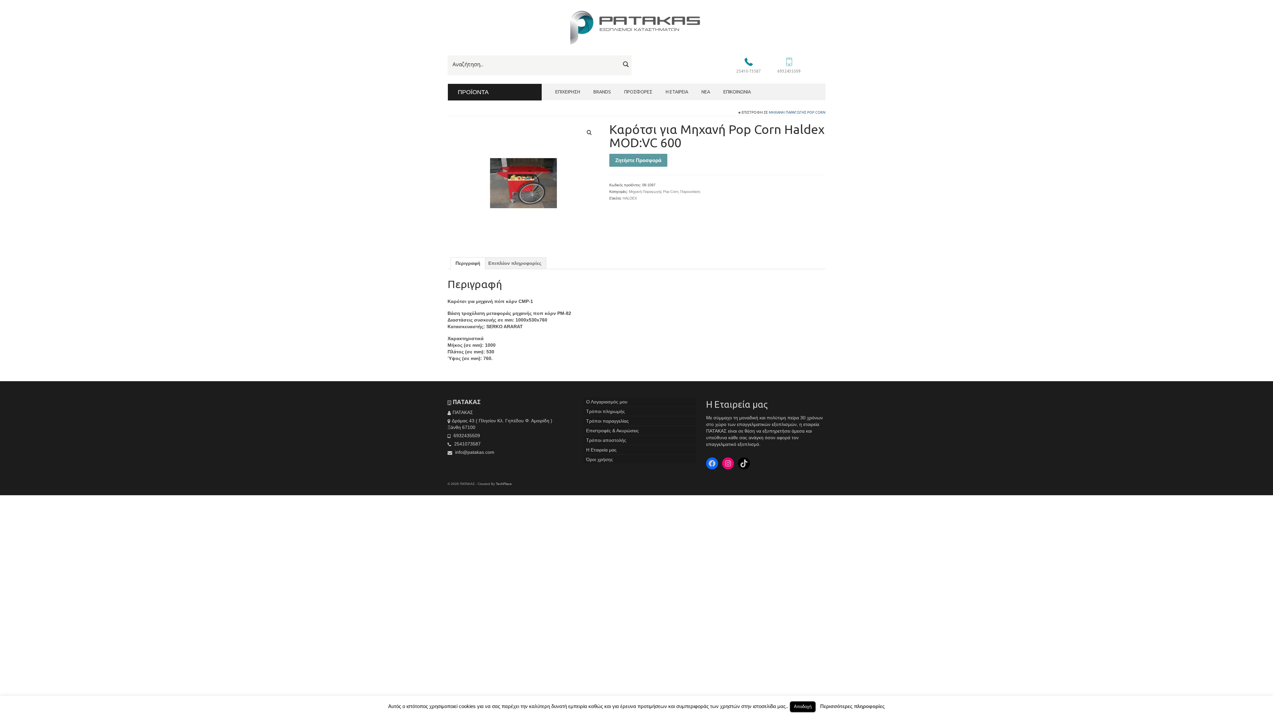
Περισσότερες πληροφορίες (852, 706)
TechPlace (504, 484)
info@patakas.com (474, 452)
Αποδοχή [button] (803, 706)
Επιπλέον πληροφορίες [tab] (514, 263)
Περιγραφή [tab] (467, 263)
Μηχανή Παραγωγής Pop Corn (797, 112)
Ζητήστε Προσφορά (638, 160)
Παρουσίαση (690, 192)
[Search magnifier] (626, 64)
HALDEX (630, 198)
